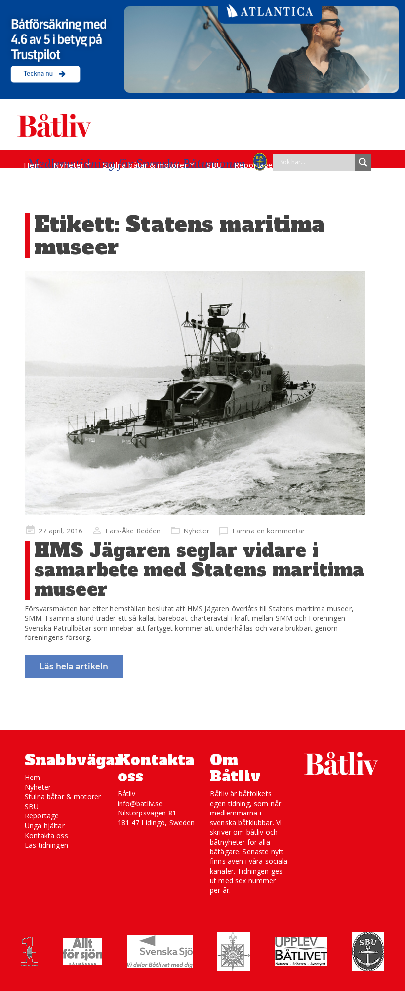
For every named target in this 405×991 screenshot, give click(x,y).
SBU (213, 165)
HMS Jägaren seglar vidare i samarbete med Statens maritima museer (199, 570)
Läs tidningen (46, 844)
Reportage (253, 165)
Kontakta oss (46, 835)
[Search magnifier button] (363, 162)
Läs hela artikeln (74, 666)
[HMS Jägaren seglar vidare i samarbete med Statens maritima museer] (195, 393)
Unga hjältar (45, 825)
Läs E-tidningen (52, 183)
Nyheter (68, 165)
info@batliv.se (140, 803)
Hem (32, 165)
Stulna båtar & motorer (145, 165)
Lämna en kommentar (268, 530)
